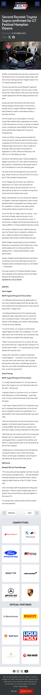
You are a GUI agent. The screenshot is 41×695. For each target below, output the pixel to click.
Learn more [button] (23, 686)
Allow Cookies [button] (26, 691)
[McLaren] (30, 573)
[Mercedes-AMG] (11, 592)
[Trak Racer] (30, 655)
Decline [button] (14, 691)
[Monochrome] (11, 616)
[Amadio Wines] (11, 655)
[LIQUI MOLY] (30, 636)
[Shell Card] (11, 636)
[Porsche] (30, 592)
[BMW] (30, 534)
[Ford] (11, 554)
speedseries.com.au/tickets (12, 279)
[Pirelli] (30, 616)
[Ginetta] (11, 573)
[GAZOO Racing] (30, 554)
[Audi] (11, 534)
